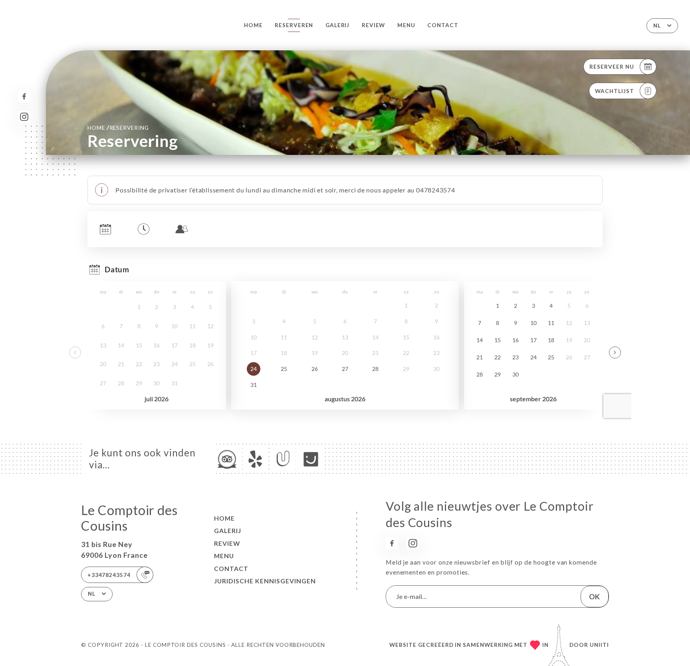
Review (373, 25)
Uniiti (599, 645)
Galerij (337, 25)
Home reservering (118, 127)
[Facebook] (24, 96)
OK (594, 596)
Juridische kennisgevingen (265, 581)
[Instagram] (24, 117)
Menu (406, 25)
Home (253, 25)
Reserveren (294, 25)
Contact (442, 25)
